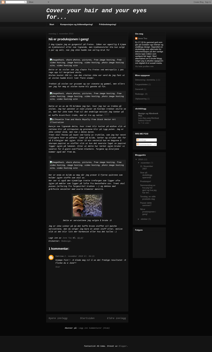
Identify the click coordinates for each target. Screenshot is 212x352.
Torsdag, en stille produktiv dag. (148, 197)
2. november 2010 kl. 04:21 (79, 256)
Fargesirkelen (141, 84)
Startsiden (87, 318)
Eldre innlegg (116, 318)
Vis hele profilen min (144, 66)
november (146, 163)
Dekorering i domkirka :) (146, 80)
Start (51, 24)
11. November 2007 (146, 167)
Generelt (139, 89)
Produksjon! (145, 181)
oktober (144, 219)
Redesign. (66, 241)
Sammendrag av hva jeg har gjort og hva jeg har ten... (148, 189)
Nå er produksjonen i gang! (148, 211)
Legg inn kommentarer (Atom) (94, 328)
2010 (140, 159)
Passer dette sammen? (146, 204)
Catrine (60, 256)
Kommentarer (145, 144)
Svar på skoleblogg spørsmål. (146, 175)
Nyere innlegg (58, 318)
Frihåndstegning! (107, 24)
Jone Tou (142, 38)
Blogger (123, 346)
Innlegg (142, 140)
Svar (58, 267)
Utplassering (141, 99)
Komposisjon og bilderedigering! (76, 24)
